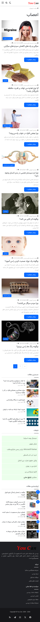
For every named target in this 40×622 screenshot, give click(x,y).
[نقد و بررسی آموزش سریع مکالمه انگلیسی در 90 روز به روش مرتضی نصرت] (32, 505)
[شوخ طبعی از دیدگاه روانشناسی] (32, 403)
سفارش (30, 477)
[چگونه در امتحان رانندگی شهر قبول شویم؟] (32, 495)
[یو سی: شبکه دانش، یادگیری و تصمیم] (29, 3)
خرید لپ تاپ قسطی (30, 455)
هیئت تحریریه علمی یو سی (30, 43)
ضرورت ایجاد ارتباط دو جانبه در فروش (14, 409)
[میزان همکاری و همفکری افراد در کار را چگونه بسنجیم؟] (32, 393)
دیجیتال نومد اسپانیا (30, 438)
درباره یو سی (35, 574)
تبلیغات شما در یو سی (32, 592)
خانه (35, 8)
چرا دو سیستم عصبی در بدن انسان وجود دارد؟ (21, 174)
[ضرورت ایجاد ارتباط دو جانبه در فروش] (32, 412)
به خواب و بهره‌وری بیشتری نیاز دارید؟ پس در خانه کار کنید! (14, 382)
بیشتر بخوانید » (31, 60)
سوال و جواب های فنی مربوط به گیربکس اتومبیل (15, 532)
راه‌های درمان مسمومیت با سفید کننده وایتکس (13, 513)
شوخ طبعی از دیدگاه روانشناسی (16, 400)
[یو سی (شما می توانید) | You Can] (20, 547)
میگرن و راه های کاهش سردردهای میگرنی (21, 46)
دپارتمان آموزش (33, 130)
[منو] (3, 3)
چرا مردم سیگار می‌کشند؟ (27, 303)
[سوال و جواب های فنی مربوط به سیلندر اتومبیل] (32, 525)
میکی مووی (33, 444)
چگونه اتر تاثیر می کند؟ (29, 219)
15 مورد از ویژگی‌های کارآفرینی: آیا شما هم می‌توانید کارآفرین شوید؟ (14, 420)
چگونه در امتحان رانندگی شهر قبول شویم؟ (15, 493)
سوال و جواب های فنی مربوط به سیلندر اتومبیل (13, 523)
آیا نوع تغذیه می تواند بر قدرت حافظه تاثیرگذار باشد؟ (23, 90)
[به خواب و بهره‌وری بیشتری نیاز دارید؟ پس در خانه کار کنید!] (32, 384)
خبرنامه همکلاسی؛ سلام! (31, 570)
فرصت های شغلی (33, 581)
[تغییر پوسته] (10, 3)
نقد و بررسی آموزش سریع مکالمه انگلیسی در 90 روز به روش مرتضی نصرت (15, 504)
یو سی (36, 554)
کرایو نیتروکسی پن (31, 472)
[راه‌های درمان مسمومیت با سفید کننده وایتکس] (32, 515)
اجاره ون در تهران (31, 466)
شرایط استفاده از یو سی (32, 603)
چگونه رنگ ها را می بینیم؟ (27, 346)
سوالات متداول (34, 577)
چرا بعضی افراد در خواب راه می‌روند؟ (23, 133)
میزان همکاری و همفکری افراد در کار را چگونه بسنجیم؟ (14, 391)
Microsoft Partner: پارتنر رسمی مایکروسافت (22, 449)
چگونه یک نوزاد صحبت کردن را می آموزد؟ (21, 261)
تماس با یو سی (34, 596)
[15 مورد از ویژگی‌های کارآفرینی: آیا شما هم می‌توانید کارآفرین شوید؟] (32, 422)
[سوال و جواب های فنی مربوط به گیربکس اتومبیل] (32, 534)
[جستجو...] (6, 3)
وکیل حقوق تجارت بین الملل (27, 461)
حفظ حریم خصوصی (33, 599)
